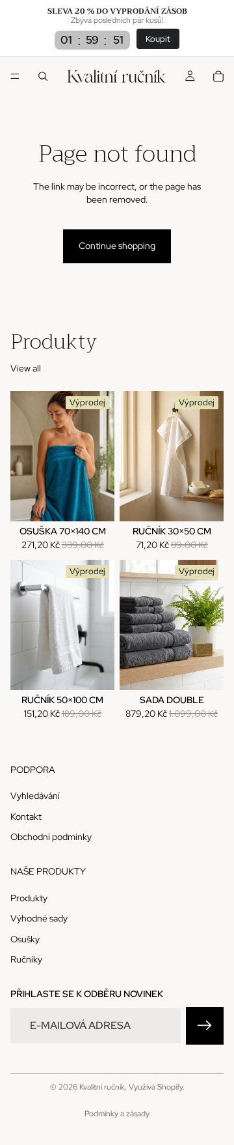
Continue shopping (117, 246)
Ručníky (26, 959)
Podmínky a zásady (117, 1114)
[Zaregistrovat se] (205, 1025)
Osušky (25, 938)
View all (25, 368)
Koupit (158, 38)
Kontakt (26, 816)
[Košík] (218, 76)
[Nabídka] (15, 77)
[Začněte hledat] (43, 76)
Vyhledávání (35, 796)
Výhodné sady (39, 918)
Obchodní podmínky (51, 837)
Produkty (28, 897)
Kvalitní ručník (102, 1087)
